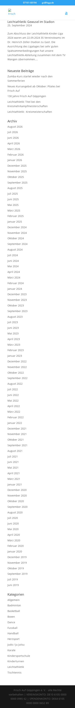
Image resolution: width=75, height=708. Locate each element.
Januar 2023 (14, 355)
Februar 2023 (15, 350)
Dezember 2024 (17, 227)
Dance (11, 622)
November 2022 (17, 367)
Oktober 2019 (15, 568)
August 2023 (15, 316)
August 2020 (15, 512)
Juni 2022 (13, 395)
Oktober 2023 (15, 305)
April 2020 (13, 534)
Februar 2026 (15, 154)
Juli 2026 (12, 132)
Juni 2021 (13, 462)
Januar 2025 (14, 221)
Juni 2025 (13, 199)
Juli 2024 (12, 255)
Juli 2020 (12, 518)
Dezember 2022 (17, 361)
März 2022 (13, 411)
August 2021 (15, 451)
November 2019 (17, 562)
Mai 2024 (13, 266)
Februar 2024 (15, 283)
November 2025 (17, 171)
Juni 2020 (13, 523)
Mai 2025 (13, 205)
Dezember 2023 (17, 294)
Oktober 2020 (15, 501)
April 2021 (13, 473)
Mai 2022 (13, 400)
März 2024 (13, 277)
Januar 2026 (14, 160)
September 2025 (17, 182)
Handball (13, 633)
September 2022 (17, 378)
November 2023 (17, 300)
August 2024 (15, 249)
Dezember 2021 (17, 428)
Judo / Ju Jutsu (16, 644)
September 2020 (17, 506)
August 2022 (15, 383)
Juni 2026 (13, 137)
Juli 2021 (12, 456)
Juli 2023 (12, 322)
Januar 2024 (14, 288)
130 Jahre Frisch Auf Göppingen (26, 96)
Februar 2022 (15, 417)
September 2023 (17, 311)
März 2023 (13, 344)
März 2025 (13, 210)
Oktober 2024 (15, 238)
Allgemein (13, 600)
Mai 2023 (13, 333)
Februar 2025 (15, 216)
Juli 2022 (12, 389)
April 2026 (13, 143)
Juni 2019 (13, 585)
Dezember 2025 (17, 165)
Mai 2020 (13, 529)
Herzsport (13, 639)
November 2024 (17, 233)
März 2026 (13, 149)
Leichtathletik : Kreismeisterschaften (29, 111)
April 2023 (13, 339)
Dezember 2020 (17, 490)
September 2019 (17, 573)
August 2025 (15, 188)
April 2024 (13, 272)
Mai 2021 (13, 467)
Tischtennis (14, 672)
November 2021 (17, 434)
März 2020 (13, 540)
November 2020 (17, 495)
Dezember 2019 (17, 557)
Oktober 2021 (15, 439)
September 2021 (17, 445)
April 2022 (13, 406)
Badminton (14, 605)
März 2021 (13, 479)
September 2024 (17, 244)
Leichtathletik (15, 667)
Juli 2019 (12, 579)
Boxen (11, 616)
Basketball (13, 611)
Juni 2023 (13, 327)
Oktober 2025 (15, 177)
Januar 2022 (14, 423)
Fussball (12, 628)
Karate (11, 650)
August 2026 (15, 126)
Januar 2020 (14, 551)
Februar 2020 (15, 546)
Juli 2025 (12, 193)
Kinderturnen (15, 661)
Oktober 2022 (15, 372)
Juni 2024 (13, 261)
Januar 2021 (14, 484)
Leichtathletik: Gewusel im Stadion (30, 22)
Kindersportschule (18, 656)
